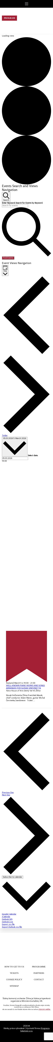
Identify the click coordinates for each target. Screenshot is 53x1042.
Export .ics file (8, 924)
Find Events (8, 258)
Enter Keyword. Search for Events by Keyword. (22, 203)
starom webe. (45, 1009)
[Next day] (26, 433)
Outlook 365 (7, 919)
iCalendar (6, 917)
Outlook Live (7, 922)
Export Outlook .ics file (12, 927)
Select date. (33, 456)
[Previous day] (26, 354)
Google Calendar (9, 914)
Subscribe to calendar (12, 877)
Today (4, 436)
